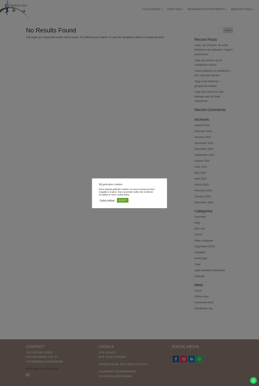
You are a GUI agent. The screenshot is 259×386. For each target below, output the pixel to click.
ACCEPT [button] (123, 200)
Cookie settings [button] (107, 200)
